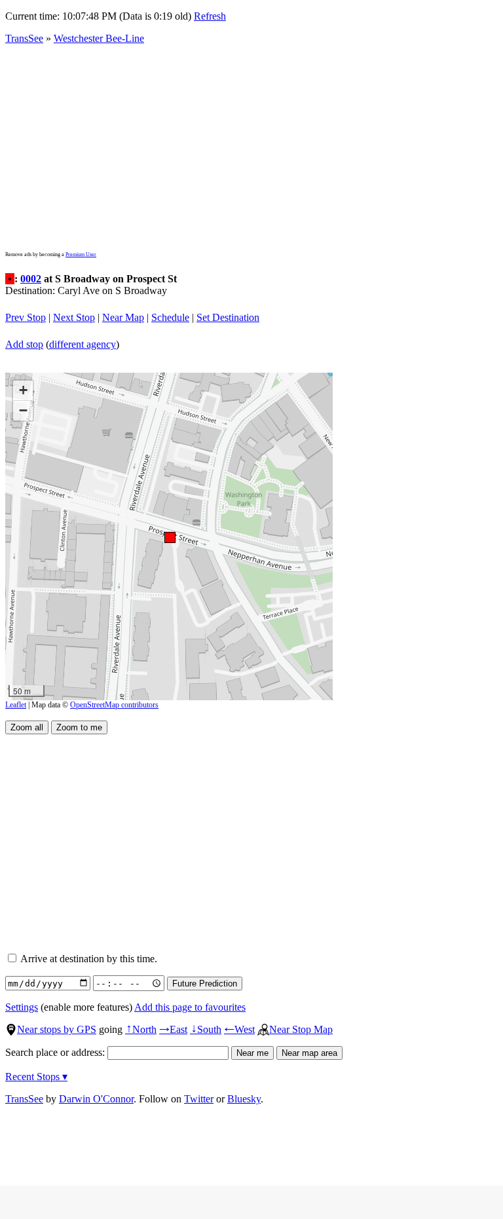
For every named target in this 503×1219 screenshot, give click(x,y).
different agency (82, 344)
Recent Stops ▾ (36, 1076)
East (173, 1029)
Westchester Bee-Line (99, 38)
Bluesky (244, 1098)
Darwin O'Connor (96, 1098)
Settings (21, 1007)
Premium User (80, 254)
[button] (169, 537)
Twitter (199, 1098)
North (141, 1029)
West (239, 1029)
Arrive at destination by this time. (87, 958)
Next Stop (74, 317)
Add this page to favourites (190, 1007)
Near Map (123, 317)
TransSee (24, 38)
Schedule (170, 317)
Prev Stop (25, 317)
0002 (30, 278)
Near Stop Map (301, 1029)
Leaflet (15, 704)
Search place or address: (56, 1052)
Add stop (24, 344)
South (205, 1029)
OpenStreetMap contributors (114, 704)
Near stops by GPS (56, 1029)
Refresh (210, 16)
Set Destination (227, 317)
